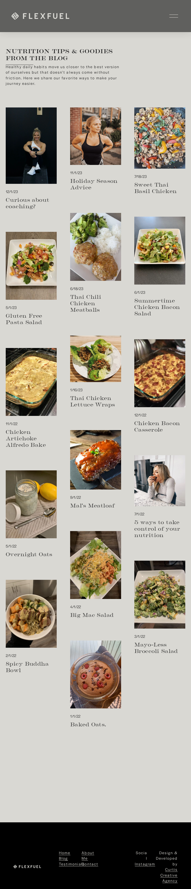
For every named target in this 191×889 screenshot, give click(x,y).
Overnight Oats (29, 553)
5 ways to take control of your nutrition (157, 528)
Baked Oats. (88, 724)
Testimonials (72, 863)
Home (64, 852)
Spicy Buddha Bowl (27, 666)
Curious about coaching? (27, 202)
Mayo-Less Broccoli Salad (156, 647)
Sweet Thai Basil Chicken (155, 187)
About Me (88, 855)
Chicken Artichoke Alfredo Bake (26, 438)
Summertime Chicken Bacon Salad (157, 307)
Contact (90, 863)
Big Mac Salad (92, 614)
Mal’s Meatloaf (92, 505)
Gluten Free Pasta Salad (24, 318)
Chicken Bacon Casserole (157, 426)
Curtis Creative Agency (169, 875)
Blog (63, 858)
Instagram (145, 863)
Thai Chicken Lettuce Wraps (92, 401)
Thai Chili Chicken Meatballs (85, 303)
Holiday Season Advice (94, 184)
